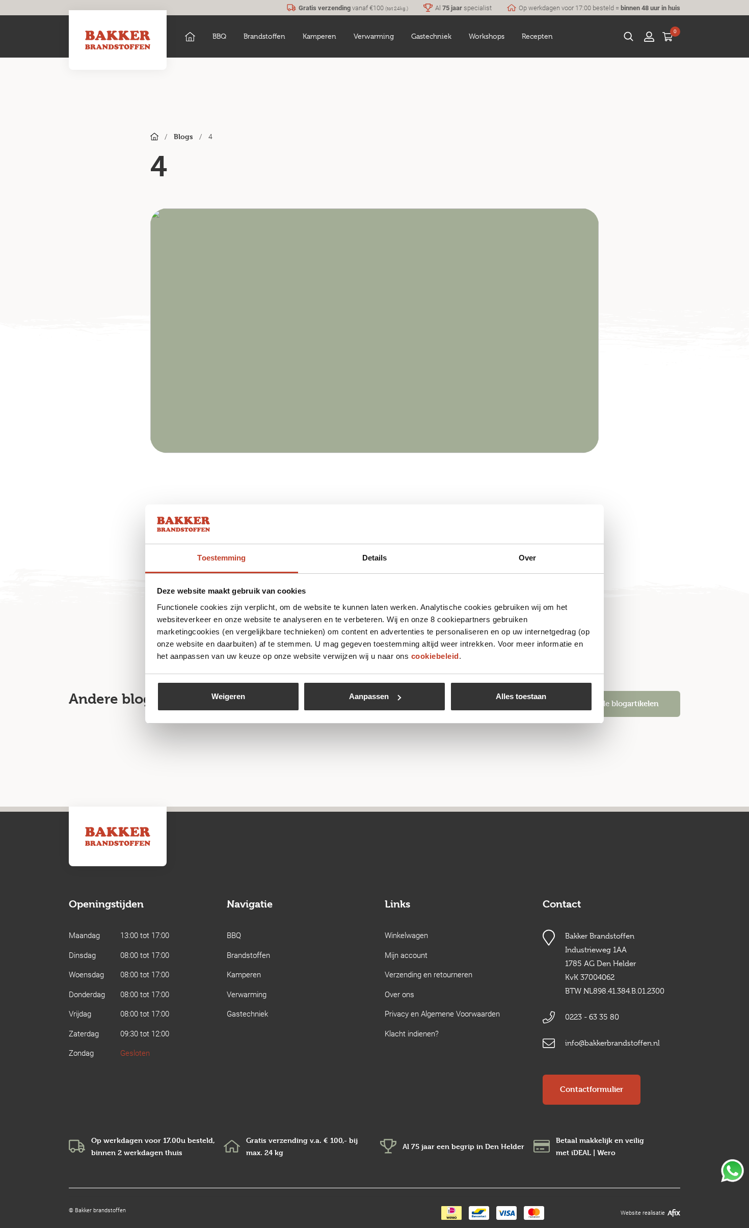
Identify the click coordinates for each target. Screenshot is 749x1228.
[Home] (190, 36)
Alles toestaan (521, 696)
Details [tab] (374, 557)
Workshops (486, 36)
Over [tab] (527, 557)
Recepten (537, 36)
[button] (219, 36)
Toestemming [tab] (221, 557)
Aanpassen (369, 696)
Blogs (183, 136)
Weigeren (228, 696)
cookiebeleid (435, 656)
